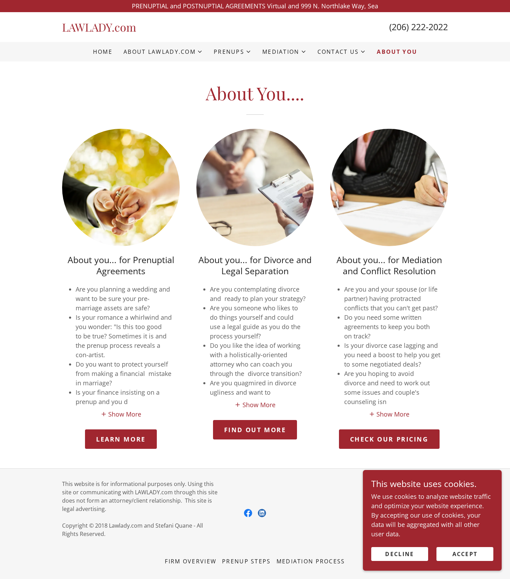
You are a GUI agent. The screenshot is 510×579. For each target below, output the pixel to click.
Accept (465, 554)
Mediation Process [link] (311, 561)
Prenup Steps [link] (246, 561)
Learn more (121, 439)
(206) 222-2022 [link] (418, 27)
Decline (399, 554)
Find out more (255, 430)
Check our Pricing (389, 439)
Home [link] (102, 52)
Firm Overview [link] (190, 561)
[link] (158, 29)
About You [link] (397, 52)
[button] (163, 52)
